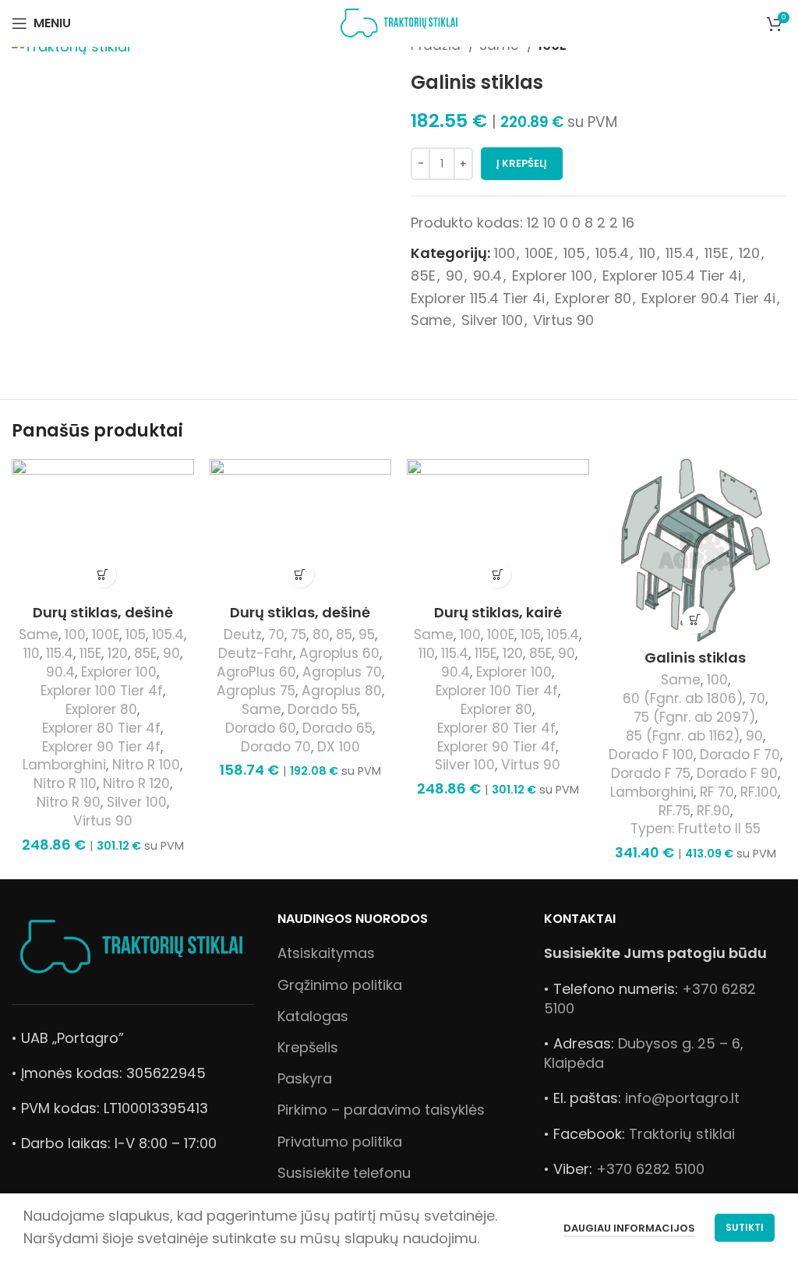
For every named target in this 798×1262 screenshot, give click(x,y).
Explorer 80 (593, 298)
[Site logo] (399, 22)
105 (574, 253)
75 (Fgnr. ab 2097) (694, 717)
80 (321, 635)
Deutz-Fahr (255, 654)
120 (749, 253)
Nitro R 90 (69, 802)
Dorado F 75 (650, 774)
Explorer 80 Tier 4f (101, 728)
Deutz (243, 635)
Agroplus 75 (256, 691)
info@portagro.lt (682, 1098)
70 (276, 635)
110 (647, 253)
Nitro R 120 (136, 784)
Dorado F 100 (651, 755)
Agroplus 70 (342, 672)
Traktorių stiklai (682, 1134)
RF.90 (713, 811)
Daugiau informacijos (629, 1228)
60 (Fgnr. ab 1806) (683, 699)
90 (454, 275)
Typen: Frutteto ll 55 (695, 829)
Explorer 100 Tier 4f (102, 691)
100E (539, 253)
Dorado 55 (322, 710)
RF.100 (759, 792)
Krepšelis (307, 1047)
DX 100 (338, 747)
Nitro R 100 (146, 765)
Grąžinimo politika (339, 985)
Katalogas (312, 1016)
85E (423, 275)
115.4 (680, 253)
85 (344, 635)
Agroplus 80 (342, 691)
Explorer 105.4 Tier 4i (671, 275)
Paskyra (304, 1078)
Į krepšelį (521, 163)
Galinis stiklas (695, 657)
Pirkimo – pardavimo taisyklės (381, 1109)
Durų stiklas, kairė (498, 612)
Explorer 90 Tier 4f (101, 747)
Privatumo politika (339, 1141)
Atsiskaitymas (326, 953)
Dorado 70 (276, 747)
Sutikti (745, 1227)
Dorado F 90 (737, 774)
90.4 (487, 275)
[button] (102, 574)
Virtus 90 (563, 320)
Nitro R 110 (65, 784)
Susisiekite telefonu (344, 1172)
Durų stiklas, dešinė (103, 612)
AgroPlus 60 (256, 672)
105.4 (612, 253)
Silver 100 (492, 320)
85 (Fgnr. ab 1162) (683, 736)
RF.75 (674, 811)
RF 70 (717, 792)
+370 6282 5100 (650, 1169)
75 (298, 635)
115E (716, 253)
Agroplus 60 (339, 654)
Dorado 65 (337, 728)
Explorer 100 (552, 275)
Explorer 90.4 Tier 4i (708, 298)
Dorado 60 (260, 728)
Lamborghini (64, 765)
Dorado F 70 (740, 755)
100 (504, 253)
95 (366, 635)
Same (431, 320)
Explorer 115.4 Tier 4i (478, 298)
